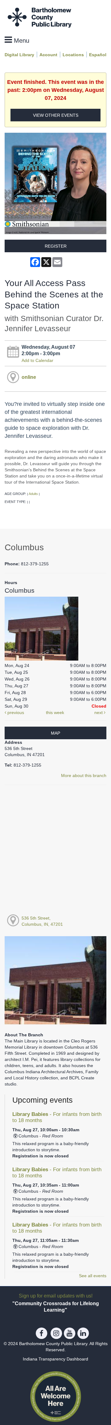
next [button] (99, 712)
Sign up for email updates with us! (55, 1295)
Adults (33, 494)
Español (97, 54)
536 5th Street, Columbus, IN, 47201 (42, 921)
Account (48, 54)
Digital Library (19, 54)
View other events (55, 115)
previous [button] (15, 712)
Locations (73, 54)
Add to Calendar (37, 360)
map (55, 733)
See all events (92, 1275)
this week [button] (55, 712)
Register (56, 246)
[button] (17, 40)
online (29, 377)
